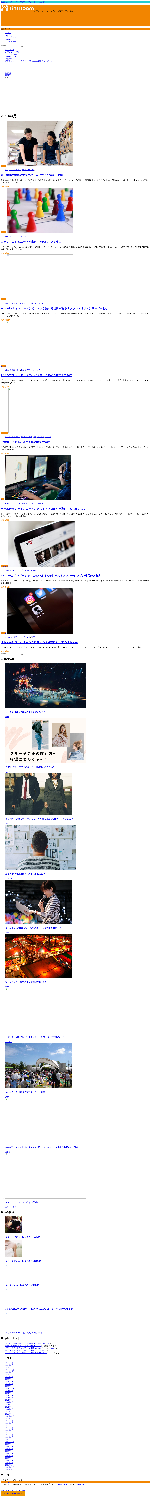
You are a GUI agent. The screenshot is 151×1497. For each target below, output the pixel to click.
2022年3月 (9, 1381)
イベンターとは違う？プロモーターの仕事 (25, 1092)
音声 (33, 637)
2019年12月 (9, 1439)
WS (6, 170)
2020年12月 (9, 1412)
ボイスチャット (37, 303)
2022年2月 (9, 1384)
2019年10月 (9, 1444)
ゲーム (32, 503)
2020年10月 (9, 1416)
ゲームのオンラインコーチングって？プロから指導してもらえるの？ (43, 508)
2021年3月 (9, 1405)
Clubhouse (9, 637)
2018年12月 (9, 1465)
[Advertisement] (75, 95)
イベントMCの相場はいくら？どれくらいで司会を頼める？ (33, 928)
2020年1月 (9, 1437)
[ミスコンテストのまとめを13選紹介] (13, 1280)
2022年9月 (9, 1372)
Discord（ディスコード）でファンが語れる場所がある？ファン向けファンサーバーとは (54, 308)
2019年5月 (9, 1456)
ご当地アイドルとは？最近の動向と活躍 (25, 442)
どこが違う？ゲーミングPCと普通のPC (24, 1333)
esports (7, 503)
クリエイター (15, 370)
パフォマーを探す (12, 52)
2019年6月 (9, 1453)
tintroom (46, 1343)
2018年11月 (9, 1467)
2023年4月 (9, 1363)
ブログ (3, 166)
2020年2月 (9, 1435)
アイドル (40, 437)
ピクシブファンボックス (31, 370)
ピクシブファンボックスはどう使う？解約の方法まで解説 (36, 375)
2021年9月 (9, 1391)
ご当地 (48, 437)
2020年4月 (9, 1430)
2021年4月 (9, 1402)
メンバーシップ (37, 570)
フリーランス (10, 37)
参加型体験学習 (28, 170)
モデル (8, 35)
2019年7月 (9, 1451)
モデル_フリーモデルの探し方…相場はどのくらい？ (30, 767)
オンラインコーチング (20, 503)
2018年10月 (9, 1470)
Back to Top (5, 1482)
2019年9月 (9, 1446)
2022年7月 (9, 1377)
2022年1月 (9, 1386)
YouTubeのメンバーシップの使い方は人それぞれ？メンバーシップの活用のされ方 (51, 575)
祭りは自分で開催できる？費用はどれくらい (26, 982)
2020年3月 (9, 1432)
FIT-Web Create (61, 1484)
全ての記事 (9, 50)
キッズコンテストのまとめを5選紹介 (22, 1237)
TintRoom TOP (10, 56)
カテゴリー (5, 1480)
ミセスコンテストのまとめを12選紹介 (23, 1261)
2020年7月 (9, 1423)
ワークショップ (15, 170)
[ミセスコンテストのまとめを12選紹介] (13, 1256)
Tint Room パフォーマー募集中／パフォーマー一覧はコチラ (24, 2)
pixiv (7, 370)
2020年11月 (9, 1414)
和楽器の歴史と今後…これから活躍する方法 (23, 1343)
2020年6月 (9, 1425)
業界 (2, 499)
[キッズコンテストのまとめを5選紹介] (13, 1232)
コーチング (40, 503)
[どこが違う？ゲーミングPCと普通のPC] (13, 1328)
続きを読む (5, 186)
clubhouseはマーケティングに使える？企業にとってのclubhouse (39, 642)
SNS (11, 236)
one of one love (26, 437)
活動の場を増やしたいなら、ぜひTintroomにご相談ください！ (29, 61)
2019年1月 (9, 1463)
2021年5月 (9, 1400)
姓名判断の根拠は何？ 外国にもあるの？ (25, 874)
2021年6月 (9, 1398)
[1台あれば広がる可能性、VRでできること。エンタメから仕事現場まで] (13, 1304)
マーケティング (24, 637)
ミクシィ (28, 236)
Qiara (34, 437)
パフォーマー (10, 41)
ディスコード (25, 303)
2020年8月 (9, 1421)
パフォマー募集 (11, 54)
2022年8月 (9, 1374)
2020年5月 (9, 1428)
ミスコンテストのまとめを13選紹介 (22, 1202)
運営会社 (8, 59)
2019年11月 (9, 1442)
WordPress (80, 1484)
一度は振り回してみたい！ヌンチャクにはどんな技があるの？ (34, 1037)
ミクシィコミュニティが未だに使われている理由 (31, 241)
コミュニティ (18, 236)
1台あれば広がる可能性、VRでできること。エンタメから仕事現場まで (39, 1309)
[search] (22, 46)
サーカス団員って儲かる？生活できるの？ (25, 712)
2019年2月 (9, 1460)
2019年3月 (9, 1458)
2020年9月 (9, 1419)
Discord (8, 303)
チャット (15, 303)
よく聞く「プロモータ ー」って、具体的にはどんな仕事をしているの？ (39, 819)
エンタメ (4, 433)
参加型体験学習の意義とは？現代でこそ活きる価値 (32, 175)
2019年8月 (9, 1449)
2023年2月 (9, 1365)
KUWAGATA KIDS (12, 437)
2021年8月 (9, 1393)
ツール (3, 232)
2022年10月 (9, 1370)
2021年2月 (9, 1407)
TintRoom (8, 39)
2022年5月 (9, 1379)
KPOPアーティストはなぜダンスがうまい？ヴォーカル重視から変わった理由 (41, 1147)
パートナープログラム (21, 570)
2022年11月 (9, 1367)
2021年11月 (9, 1388)
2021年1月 (9, 1409)
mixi (6, 236)
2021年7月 (9, 1395)
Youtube (8, 33)
